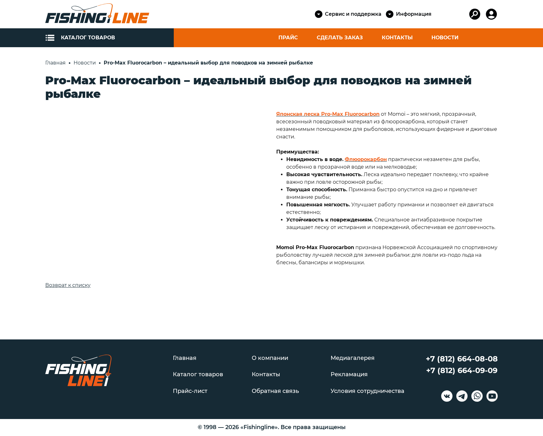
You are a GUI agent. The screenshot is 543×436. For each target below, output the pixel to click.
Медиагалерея (353, 358)
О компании (270, 358)
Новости (444, 38)
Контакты (397, 38)
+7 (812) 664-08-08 (462, 358)
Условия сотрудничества (367, 391)
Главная (184, 358)
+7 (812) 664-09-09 (461, 370)
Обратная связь (275, 391)
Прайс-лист (190, 391)
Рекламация (349, 374)
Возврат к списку (67, 285)
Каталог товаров (198, 374)
